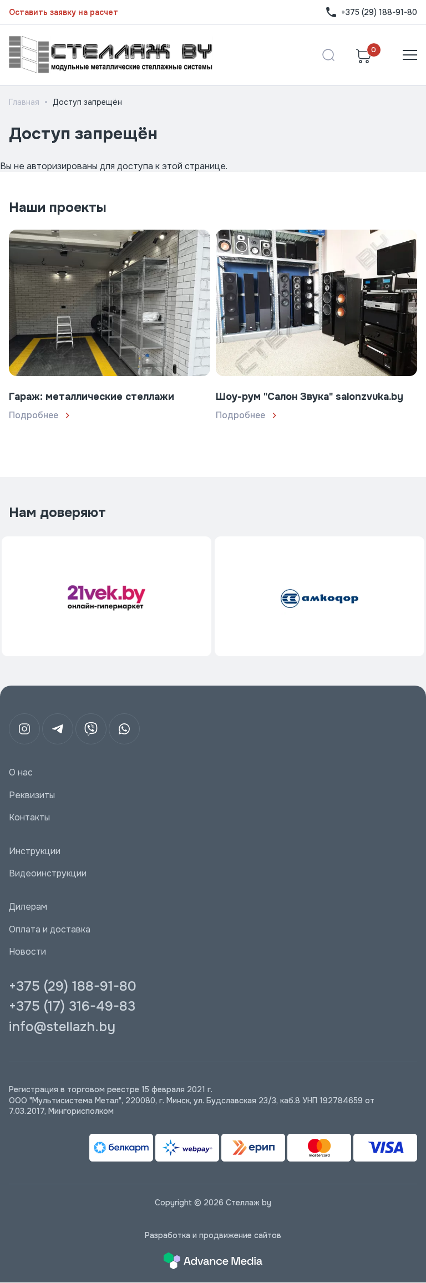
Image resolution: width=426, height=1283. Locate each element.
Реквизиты (32, 795)
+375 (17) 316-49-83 (72, 1006)
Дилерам (28, 907)
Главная (24, 102)
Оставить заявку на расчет (63, 12)
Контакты (29, 818)
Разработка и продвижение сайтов (213, 1235)
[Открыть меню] (410, 55)
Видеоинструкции (48, 874)
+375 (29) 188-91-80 (379, 12)
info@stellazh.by (62, 1027)
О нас (21, 773)
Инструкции (34, 851)
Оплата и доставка (49, 930)
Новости (27, 952)
